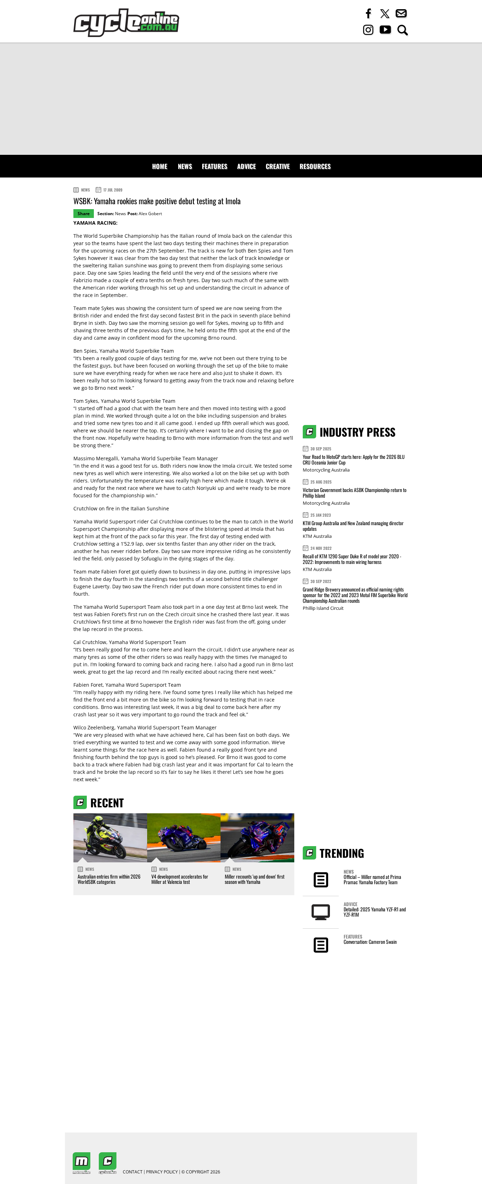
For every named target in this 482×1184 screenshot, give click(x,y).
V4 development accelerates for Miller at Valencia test (179, 879)
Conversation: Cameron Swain (370, 941)
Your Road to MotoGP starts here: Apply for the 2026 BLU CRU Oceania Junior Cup (354, 459)
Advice (246, 166)
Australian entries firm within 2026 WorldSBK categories (109, 879)
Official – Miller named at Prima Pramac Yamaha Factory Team (372, 879)
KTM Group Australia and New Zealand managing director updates (353, 525)
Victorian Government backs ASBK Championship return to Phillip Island (354, 492)
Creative (278, 166)
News (185, 166)
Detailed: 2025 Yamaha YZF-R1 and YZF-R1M (375, 911)
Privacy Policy (162, 1172)
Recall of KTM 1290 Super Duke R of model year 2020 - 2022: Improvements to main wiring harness (352, 558)
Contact (133, 1172)
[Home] (126, 22)
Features (214, 166)
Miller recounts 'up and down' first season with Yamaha (254, 879)
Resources (315, 166)
